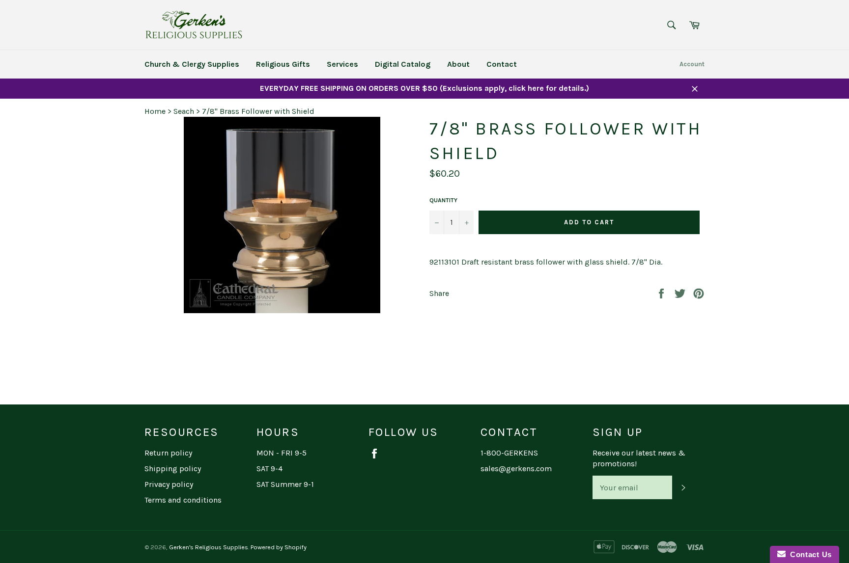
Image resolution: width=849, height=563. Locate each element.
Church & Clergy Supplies (191, 64)
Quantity (443, 200)
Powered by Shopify (279, 547)
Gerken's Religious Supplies (208, 547)
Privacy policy (168, 484)
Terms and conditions (183, 500)
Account (692, 64)
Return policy (168, 452)
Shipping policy (172, 468)
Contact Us (809, 554)
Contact (501, 64)
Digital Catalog (402, 64)
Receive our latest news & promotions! (639, 458)
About (458, 64)
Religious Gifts (283, 64)
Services (342, 64)
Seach (183, 111)
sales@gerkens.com (516, 468)
